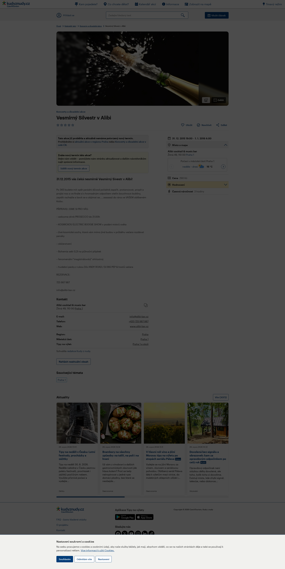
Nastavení (103, 559)
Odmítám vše (84, 559)
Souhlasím (65, 559)
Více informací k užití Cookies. (97, 550)
